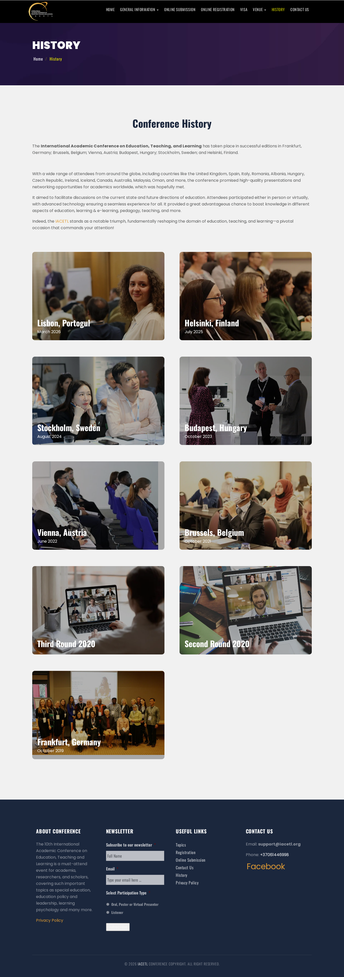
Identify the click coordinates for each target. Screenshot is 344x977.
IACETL (62, 221)
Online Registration (217, 9)
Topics (181, 845)
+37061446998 (274, 855)
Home (110, 9)
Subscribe (118, 927)
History (278, 9)
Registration (185, 852)
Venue (258, 9)
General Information (138, 9)
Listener (117, 912)
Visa (243, 9)
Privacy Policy (49, 920)
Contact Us (299, 9)
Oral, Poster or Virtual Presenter (134, 904)
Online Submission (179, 9)
